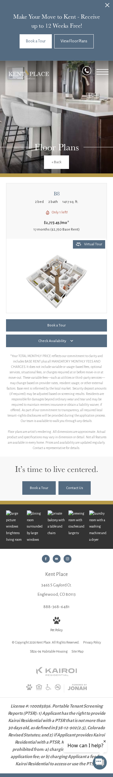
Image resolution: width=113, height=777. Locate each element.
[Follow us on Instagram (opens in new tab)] (67, 559)
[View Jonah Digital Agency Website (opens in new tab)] (77, 688)
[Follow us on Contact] (57, 559)
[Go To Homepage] (29, 74)
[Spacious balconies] (56, 523)
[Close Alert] (107, 7)
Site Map (77, 651)
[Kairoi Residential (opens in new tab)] (56, 675)
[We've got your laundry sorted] (98, 526)
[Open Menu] (102, 72)
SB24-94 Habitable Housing (49, 651)
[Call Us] (86, 72)
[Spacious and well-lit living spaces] (15, 526)
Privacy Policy (92, 642)
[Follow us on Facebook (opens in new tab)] (46, 559)
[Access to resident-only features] (77, 523)
